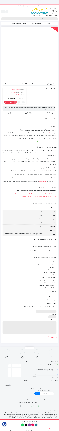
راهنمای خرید (38, 5)
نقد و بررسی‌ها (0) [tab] (44, 118)
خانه (56, 23)
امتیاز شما (54, 314)
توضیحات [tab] (53, 118)
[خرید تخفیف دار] (29, 2)
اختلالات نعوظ (49, 193)
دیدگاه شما (53, 319)
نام (55, 308)
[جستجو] (2, 18)
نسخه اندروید (34, 406)
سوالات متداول (26, 5)
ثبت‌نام (36, 393)
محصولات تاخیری (42, 181)
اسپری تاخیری (43, 193)
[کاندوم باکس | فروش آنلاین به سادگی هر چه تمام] (44, 11)
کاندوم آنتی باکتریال (16, 89)
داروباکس (33, 412)
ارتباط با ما (32, 5)
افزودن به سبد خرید (9, 102)
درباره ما (20, 5)
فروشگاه (52, 23)
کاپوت (49, 132)
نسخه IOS (24, 406)
